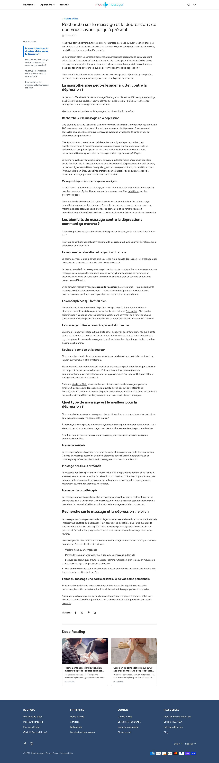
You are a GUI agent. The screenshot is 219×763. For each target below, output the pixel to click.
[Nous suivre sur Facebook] (25, 744)
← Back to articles (70, 19)
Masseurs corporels (33, 721)
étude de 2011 (79, 384)
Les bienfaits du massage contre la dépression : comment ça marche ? (36, 62)
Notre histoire (77, 716)
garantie (64, 4)
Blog (166, 732)
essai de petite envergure (106, 391)
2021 (73, 46)
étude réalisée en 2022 (84, 201)
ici (68, 599)
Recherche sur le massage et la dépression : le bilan (37, 85)
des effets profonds (133, 331)
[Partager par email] (95, 612)
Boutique (28, 4)
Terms (48, 753)
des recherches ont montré (93, 366)
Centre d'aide (125, 716)
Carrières (74, 721)
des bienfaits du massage (97, 459)
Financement (124, 732)
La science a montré (72, 259)
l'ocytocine (131, 311)
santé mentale (149, 519)
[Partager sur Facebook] (75, 612)
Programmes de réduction (177, 716)
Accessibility (67, 753)
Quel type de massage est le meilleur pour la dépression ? (35, 74)
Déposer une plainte (128, 727)
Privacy (56, 753)
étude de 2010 (74, 124)
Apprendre (46, 4)
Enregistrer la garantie (129, 721)
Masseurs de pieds (32, 716)
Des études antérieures (74, 307)
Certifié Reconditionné (35, 732)
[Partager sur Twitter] (82, 612)
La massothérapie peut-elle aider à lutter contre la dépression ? (36, 51)
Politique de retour (173, 727)
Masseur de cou (31, 727)
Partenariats (76, 727)
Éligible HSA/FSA (173, 721)
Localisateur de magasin (82, 732)
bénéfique (133, 191)
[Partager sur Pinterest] (88, 612)
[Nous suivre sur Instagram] (31, 744)
